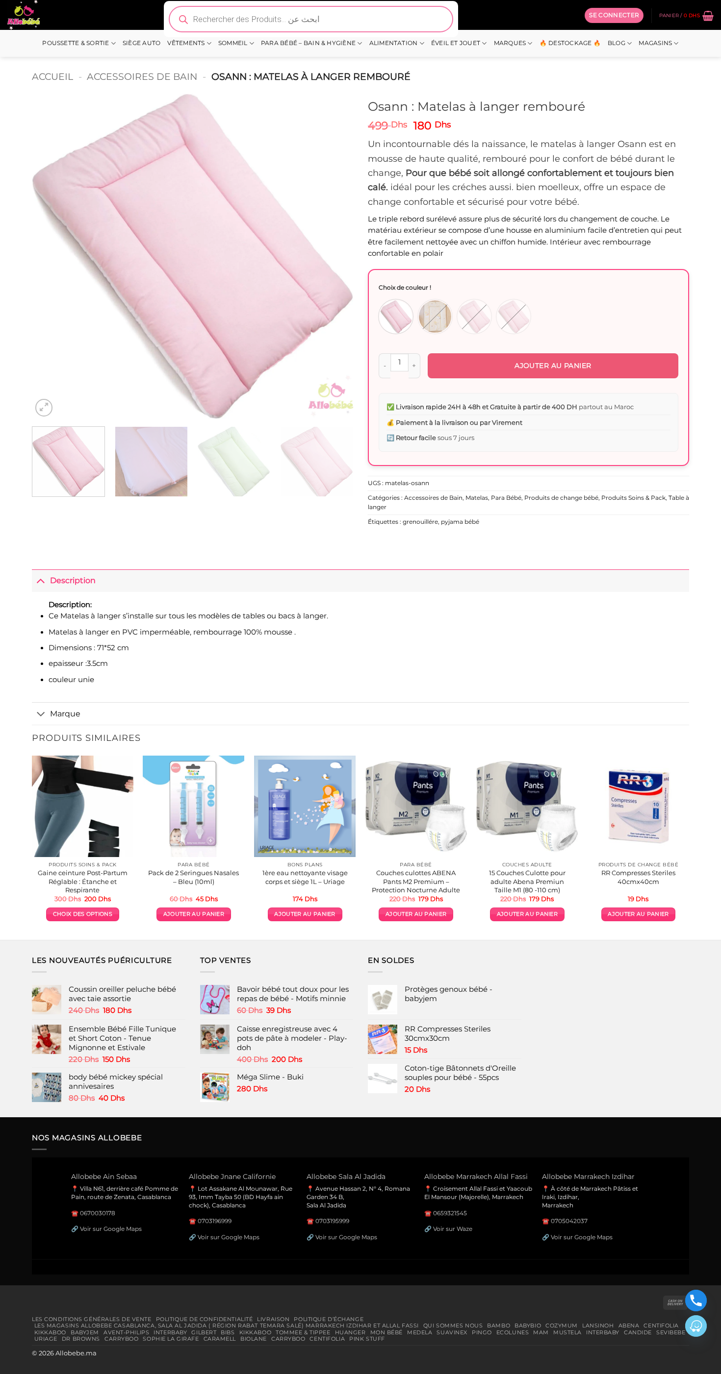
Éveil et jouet (455, 43)
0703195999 (332, 1221)
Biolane (253, 1338)
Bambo (498, 1325)
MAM (541, 1332)
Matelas (476, 497)
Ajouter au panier (553, 365)
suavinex (452, 1332)
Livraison (273, 1319)
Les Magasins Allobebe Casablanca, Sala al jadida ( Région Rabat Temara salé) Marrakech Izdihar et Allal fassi (226, 1325)
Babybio (528, 1325)
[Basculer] (41, 580)
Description (73, 580)
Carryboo (121, 1338)
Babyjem (85, 1332)
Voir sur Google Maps (111, 1228)
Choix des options (82, 914)
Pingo (482, 1332)
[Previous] (50, 256)
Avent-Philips (126, 1332)
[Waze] (696, 1326)
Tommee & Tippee (303, 1332)
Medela (419, 1332)
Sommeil (233, 43)
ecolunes (512, 1332)
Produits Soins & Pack (633, 497)
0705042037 (569, 1221)
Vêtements (186, 43)
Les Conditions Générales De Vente (92, 1319)
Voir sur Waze (452, 1228)
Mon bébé (386, 1332)
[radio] (396, 316)
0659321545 (450, 1213)
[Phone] (696, 1300)
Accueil (52, 76)
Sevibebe (671, 1332)
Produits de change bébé (561, 497)
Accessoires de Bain (142, 76)
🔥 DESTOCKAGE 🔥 (570, 43)
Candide (638, 1332)
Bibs (227, 1332)
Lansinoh (598, 1325)
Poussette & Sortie (75, 43)
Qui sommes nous (453, 1325)
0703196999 (215, 1221)
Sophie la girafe (171, 1338)
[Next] (334, 256)
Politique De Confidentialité (204, 1319)
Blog (616, 43)
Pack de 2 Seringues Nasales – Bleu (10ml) (193, 877)
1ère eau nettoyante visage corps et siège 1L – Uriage (305, 877)
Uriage (45, 1338)
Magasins (655, 43)
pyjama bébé (460, 521)
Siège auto (141, 43)
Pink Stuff (367, 1338)
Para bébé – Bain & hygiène (308, 43)
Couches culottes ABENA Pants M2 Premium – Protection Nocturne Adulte (416, 881)
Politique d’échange (328, 1319)
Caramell (220, 1338)
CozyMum (561, 1325)
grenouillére (420, 521)
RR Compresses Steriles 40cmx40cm (638, 877)
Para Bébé (506, 497)
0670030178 (97, 1213)
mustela (567, 1332)
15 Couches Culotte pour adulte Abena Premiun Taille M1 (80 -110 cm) (527, 881)
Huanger (350, 1332)
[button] (614, 15)
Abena (629, 1325)
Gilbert (203, 1332)
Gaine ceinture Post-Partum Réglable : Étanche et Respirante (83, 881)
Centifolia (661, 1325)
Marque (65, 713)
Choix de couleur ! (405, 287)
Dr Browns (81, 1338)
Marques (510, 43)
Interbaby (170, 1332)
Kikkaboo (50, 1332)
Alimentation (393, 43)
